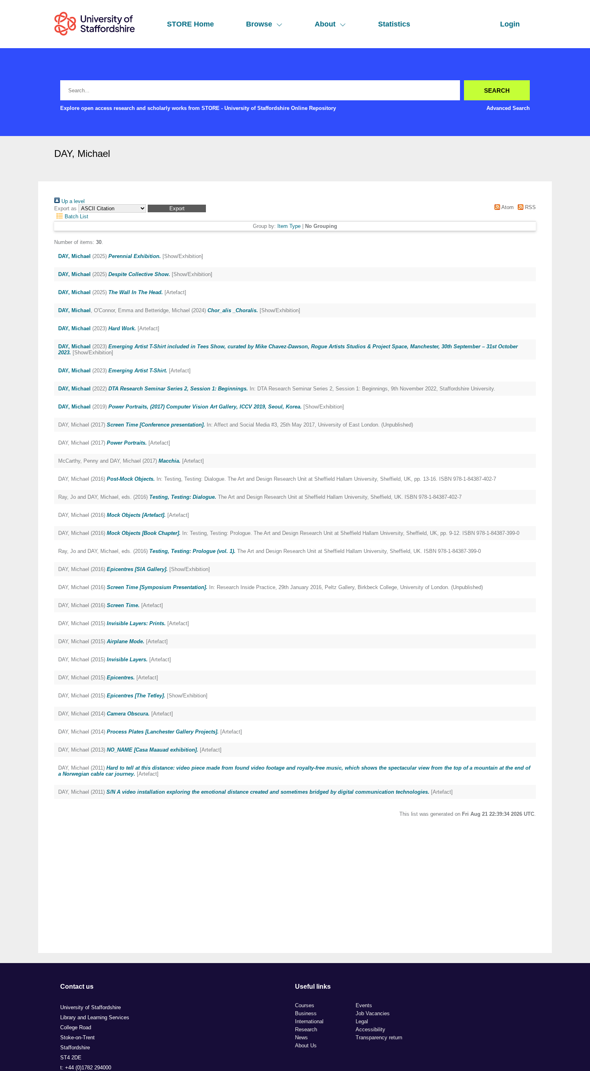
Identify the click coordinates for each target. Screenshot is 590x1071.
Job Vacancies (373, 1013)
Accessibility (370, 1029)
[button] (177, 208)
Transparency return (379, 1037)
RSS (529, 207)
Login (510, 24)
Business (306, 1013)
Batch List (75, 216)
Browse (259, 24)
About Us (306, 1046)
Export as (65, 208)
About (325, 24)
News (301, 1037)
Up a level (72, 201)
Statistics (394, 24)
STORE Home (190, 24)
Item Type (289, 226)
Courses (304, 1005)
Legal (362, 1021)
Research (306, 1029)
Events (364, 1005)
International (309, 1021)
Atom (506, 207)
